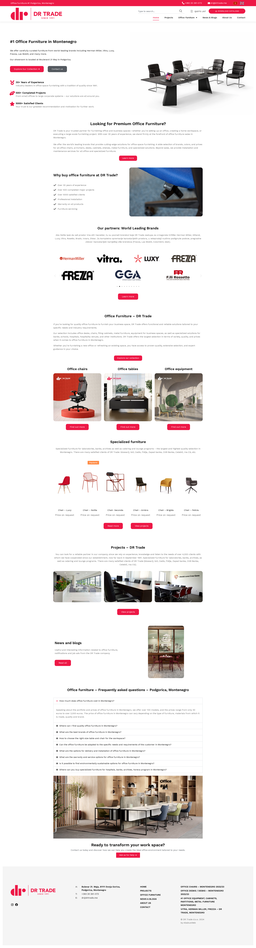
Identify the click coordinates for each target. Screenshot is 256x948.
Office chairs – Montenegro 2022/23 (202, 886)
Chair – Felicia (191, 510)
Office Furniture (186, 17)
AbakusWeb (190, 922)
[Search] (181, 11)
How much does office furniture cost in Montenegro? (86, 701)
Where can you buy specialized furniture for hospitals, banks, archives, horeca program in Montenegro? (113, 769)
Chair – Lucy (64, 510)
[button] (55, 276)
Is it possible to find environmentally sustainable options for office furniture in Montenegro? (106, 763)
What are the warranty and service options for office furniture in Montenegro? (99, 757)
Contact (241, 17)
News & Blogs (210, 17)
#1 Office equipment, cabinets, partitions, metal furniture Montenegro (199, 901)
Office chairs (77, 369)
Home (156, 17)
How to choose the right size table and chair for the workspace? (92, 738)
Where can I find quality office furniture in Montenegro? (88, 726)
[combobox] (157, 11)
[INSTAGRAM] (12, 905)
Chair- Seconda (115, 510)
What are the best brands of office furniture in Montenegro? (90, 732)
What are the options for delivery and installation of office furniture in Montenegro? (102, 751)
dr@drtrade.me (90, 898)
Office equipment (178, 369)
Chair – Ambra (140, 510)
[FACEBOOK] (16, 905)
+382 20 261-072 (90, 894)
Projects (168, 17)
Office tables (128, 369)
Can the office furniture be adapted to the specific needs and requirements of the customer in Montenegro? (115, 744)
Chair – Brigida (166, 510)
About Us (227, 17)
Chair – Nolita (90, 510)
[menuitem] (235, 3)
